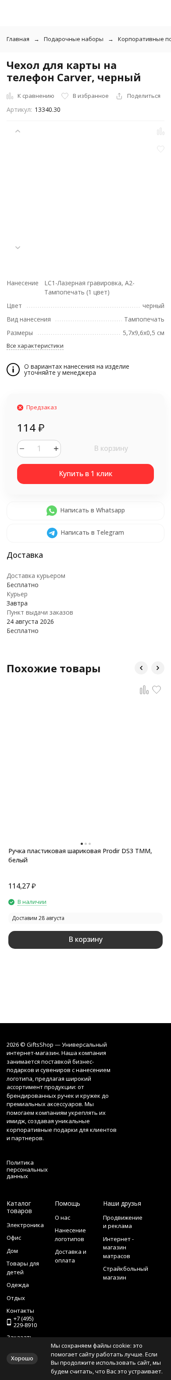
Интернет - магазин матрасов (118, 1247)
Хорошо (22, 1358)
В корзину (111, 448)
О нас (62, 1217)
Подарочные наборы (73, 39)
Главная (18, 39)
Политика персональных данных (27, 1169)
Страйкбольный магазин (125, 1273)
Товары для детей (23, 1267)
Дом (12, 1251)
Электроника (25, 1225)
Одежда (18, 1285)
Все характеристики (35, 345)
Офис (14, 1238)
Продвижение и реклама (122, 1222)
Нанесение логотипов (70, 1234)
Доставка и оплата (70, 1256)
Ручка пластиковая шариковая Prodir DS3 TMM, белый (80, 855)
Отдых (16, 1298)
